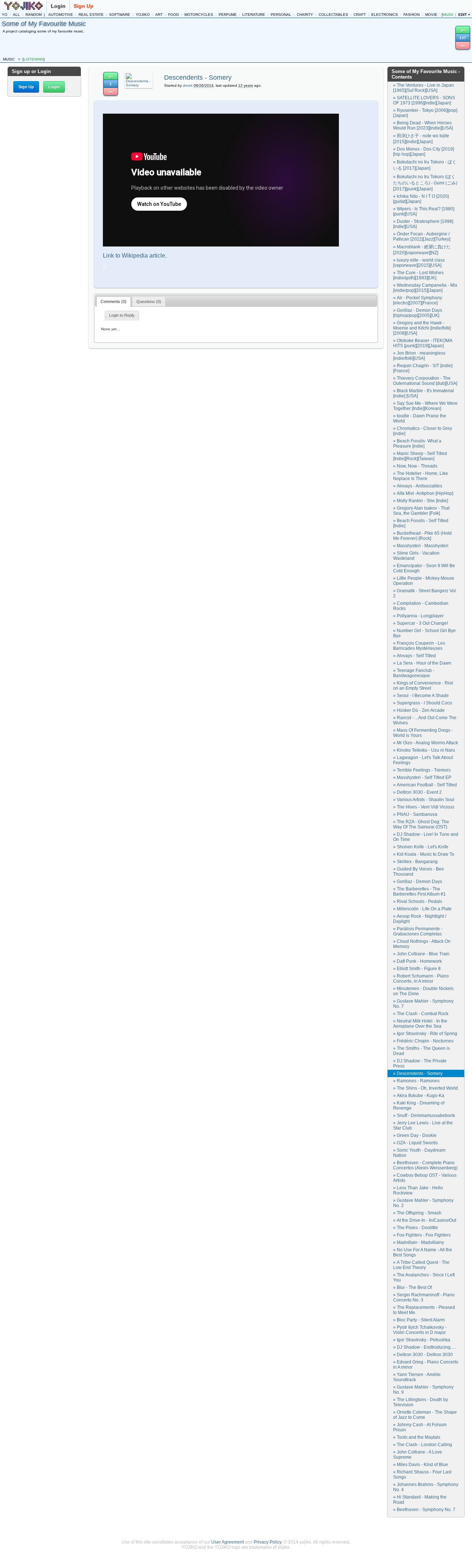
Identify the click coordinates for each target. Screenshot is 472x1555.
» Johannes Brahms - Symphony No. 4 (425, 1487)
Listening (34, 59)
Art (159, 15)
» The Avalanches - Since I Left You (424, 1277)
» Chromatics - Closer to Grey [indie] (422, 431)
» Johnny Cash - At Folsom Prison (420, 1427)
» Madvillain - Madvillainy (418, 1242)
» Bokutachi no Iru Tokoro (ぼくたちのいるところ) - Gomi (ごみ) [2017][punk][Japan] (425, 183)
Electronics (384, 15)
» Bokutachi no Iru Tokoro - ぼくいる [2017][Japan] (425, 165)
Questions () (148, 301)
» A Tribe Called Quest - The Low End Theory (421, 1265)
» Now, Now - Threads (415, 466)
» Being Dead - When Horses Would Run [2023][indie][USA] (423, 125)
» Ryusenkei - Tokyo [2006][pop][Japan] (425, 113)
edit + (464, 15)
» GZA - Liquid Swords (415, 1142)
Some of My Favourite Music (44, 23)
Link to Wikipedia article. (135, 255)
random (33, 15)
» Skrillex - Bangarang (415, 861)
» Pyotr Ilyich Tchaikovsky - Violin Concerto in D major (420, 1330)
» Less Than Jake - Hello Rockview (418, 1190)
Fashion (411, 15)
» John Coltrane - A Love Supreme (417, 1454)
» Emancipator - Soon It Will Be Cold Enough (424, 568)
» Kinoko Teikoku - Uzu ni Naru (424, 750)
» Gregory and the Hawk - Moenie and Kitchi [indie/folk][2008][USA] (422, 328)
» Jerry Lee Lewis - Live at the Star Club (423, 1125)
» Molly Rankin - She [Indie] (420, 500)
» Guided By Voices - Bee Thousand (418, 871)
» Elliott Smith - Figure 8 (417, 968)
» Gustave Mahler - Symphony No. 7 (423, 1004)
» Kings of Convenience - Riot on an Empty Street (423, 685)
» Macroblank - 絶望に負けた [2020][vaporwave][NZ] (422, 249)
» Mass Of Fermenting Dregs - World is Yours (423, 733)
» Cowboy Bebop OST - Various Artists (425, 1178)
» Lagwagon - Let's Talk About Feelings (423, 760)
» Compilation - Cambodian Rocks (420, 606)
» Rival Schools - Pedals (417, 901)
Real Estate (91, 15)
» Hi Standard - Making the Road (420, 1499)
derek (187, 85)
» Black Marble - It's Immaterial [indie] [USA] (423, 393)
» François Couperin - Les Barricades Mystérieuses (419, 646)
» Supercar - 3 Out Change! (420, 623)
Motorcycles (198, 15)
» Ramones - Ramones (416, 1080)
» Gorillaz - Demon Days (417, 881)
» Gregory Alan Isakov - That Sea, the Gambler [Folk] (421, 511)
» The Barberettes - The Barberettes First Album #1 (419, 891)
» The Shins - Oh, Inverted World (425, 1088)
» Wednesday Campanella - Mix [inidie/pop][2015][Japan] (425, 288)
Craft (360, 15)
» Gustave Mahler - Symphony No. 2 (423, 1203)
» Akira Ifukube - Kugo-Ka (418, 1095)
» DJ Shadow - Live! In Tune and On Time (425, 837)
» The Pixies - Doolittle (415, 1227)
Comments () (113, 301)
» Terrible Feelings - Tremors (422, 770)
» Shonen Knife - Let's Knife (420, 846)
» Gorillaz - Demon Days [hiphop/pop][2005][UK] (417, 313)
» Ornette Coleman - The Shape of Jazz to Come (425, 1415)
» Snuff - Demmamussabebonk (424, 1115)
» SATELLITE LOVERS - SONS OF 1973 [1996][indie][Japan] (424, 100)
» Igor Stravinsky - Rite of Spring (425, 1033)
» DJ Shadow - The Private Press (420, 1063)
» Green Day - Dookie (415, 1135)
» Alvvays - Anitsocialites (417, 486)
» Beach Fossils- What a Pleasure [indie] (417, 443)
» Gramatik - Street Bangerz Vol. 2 (425, 593)
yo (4, 15)
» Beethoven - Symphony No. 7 (424, 1509)
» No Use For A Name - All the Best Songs (422, 1252)
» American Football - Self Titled (425, 784)
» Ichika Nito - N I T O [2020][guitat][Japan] (421, 199)
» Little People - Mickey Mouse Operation (423, 581)
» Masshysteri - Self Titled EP (422, 777)
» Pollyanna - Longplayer (418, 615)
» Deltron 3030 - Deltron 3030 (423, 1354)
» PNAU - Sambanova (415, 814)
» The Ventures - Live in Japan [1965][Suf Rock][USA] (423, 88)
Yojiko (143, 15)
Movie (431, 15)
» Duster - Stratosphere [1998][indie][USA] (423, 224)
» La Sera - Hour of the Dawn (422, 663)
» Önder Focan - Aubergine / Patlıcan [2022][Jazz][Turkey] (421, 236)
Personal (281, 15)
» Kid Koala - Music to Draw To (423, 854)
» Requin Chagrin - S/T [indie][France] (422, 368)
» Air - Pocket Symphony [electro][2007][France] (417, 300)
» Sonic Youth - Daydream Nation (419, 1153)
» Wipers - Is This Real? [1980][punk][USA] (423, 211)
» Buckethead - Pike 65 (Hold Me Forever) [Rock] (422, 536)
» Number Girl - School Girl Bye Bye (424, 633)
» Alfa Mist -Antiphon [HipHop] (423, 493)
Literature (253, 15)
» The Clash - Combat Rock (420, 1013)
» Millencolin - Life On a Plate (422, 908)
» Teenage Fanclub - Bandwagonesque (413, 673)
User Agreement (227, 1542)
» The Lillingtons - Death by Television (420, 1402)
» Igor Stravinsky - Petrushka (421, 1339)
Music (449, 15)
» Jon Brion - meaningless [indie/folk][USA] (419, 356)
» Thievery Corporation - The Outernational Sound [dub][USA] (425, 381)
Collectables (333, 15)
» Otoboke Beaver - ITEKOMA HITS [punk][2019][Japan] (422, 343)
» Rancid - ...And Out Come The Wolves (425, 720)
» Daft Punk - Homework (417, 961)
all (16, 15)
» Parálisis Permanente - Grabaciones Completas (417, 931)
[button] (26, 87)
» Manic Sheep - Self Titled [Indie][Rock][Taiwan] (420, 456)
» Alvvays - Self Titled (414, 655)
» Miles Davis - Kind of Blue (420, 1464)
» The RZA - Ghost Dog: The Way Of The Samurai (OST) (421, 824)
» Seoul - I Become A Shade (421, 695)
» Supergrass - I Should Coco (422, 703)
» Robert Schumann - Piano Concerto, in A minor (421, 978)
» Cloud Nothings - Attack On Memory (422, 944)
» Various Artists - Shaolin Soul (423, 799)
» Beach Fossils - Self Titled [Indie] (420, 523)
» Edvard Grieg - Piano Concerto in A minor (425, 1364)
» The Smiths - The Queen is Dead (421, 1051)
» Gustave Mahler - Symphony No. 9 (423, 1390)
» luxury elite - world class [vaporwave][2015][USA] (419, 263)
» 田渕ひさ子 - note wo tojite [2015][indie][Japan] (421, 138)
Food (173, 15)
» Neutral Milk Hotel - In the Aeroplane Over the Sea (420, 1023)
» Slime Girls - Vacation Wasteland (416, 556)
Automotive (60, 15)
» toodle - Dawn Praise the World (419, 418)
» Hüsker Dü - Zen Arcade (419, 710)
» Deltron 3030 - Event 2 (417, 792)
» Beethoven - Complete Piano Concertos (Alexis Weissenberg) (425, 1165)
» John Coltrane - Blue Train (421, 953)
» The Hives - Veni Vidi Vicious (423, 807)
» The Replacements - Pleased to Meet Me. (424, 1310)
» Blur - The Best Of (412, 1287)
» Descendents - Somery (417, 1073)
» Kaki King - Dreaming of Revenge (418, 1105)
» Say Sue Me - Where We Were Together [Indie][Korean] (425, 406)
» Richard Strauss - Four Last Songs (422, 1474)
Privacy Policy (267, 1542)
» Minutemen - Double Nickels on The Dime (423, 991)
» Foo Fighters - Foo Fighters (422, 1235)
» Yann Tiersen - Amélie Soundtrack (417, 1377)
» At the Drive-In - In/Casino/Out (424, 1220)
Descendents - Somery (198, 77)
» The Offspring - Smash (417, 1213)
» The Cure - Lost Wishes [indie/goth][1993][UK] (418, 275)
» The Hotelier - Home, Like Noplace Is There (420, 476)
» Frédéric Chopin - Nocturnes (423, 1041)
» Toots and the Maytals (416, 1437)
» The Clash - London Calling (422, 1444)
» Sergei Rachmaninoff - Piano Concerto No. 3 (424, 1297)
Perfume (228, 15)
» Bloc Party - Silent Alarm (419, 1320)
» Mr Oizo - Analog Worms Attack (425, 742)
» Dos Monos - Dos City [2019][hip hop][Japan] (423, 151)
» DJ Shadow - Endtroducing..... (424, 1347)
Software (119, 15)
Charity (305, 15)
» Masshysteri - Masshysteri (420, 545)
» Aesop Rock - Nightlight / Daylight (419, 919)
